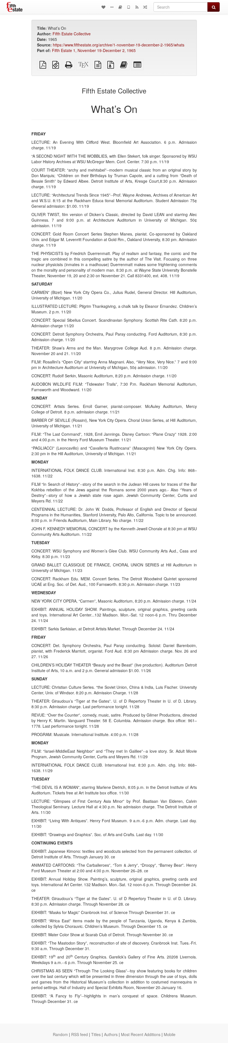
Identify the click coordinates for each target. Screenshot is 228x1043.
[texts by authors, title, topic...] (103, 7)
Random (60, 1034)
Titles (96, 1034)
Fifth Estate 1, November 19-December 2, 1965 (94, 50)
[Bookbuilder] (120, 7)
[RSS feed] (137, 7)
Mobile (169, 1034)
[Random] (145, 7)
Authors (111, 1034)
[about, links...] (112, 7)
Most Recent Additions (140, 1034)
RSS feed (79, 1034)
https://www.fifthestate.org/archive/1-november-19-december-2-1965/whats (118, 45)
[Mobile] (128, 7)
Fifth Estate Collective (72, 33)
